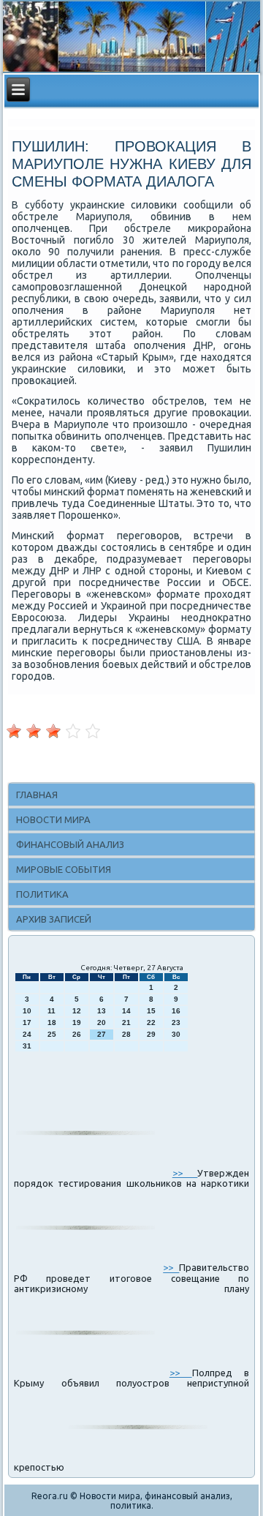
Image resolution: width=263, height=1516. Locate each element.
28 (126, 1034)
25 (51, 1034)
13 (101, 1011)
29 (151, 1034)
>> (185, 1173)
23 (176, 1022)
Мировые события (63, 869)
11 (51, 1011)
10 (27, 1011)
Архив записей (53, 919)
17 (27, 1022)
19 (76, 1022)
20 (101, 1022)
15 (151, 1011)
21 (126, 1022)
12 (76, 1011)
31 (27, 1046)
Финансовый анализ (70, 844)
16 (176, 1011)
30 (176, 1034)
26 (76, 1034)
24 (27, 1034)
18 (51, 1022)
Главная (37, 794)
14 (126, 1011)
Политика (42, 894)
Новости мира (53, 819)
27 (101, 1034)
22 (151, 1022)
